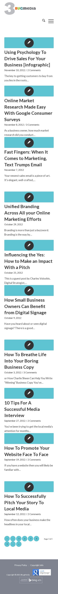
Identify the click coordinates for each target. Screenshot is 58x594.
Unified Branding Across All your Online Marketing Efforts (27, 213)
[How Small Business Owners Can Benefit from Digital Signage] (29, 290)
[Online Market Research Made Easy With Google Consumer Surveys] (29, 91)
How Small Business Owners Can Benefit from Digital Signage (25, 306)
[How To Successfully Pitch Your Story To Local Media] (29, 486)
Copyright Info (36, 565)
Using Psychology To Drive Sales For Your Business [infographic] (27, 58)
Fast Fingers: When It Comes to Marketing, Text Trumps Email (26, 158)
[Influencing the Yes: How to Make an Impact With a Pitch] (29, 245)
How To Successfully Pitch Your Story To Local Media (25, 502)
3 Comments (32, 124)
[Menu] (49, 21)
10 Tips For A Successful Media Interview (22, 409)
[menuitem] (42, 21)
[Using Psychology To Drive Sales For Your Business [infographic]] (29, 42)
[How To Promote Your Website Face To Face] (29, 438)
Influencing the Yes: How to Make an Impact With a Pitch (28, 261)
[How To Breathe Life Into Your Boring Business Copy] (29, 345)
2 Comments (34, 70)
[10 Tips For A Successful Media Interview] (29, 393)
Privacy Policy (21, 565)
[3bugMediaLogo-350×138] (24, 8)
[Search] (42, 21)
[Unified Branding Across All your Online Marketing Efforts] (29, 197)
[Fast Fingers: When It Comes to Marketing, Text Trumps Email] (29, 142)
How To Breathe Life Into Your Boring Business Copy (25, 361)
